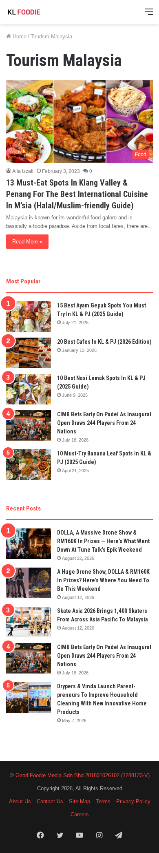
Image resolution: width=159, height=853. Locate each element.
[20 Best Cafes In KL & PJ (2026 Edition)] (28, 353)
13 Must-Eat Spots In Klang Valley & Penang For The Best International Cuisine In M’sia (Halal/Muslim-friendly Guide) (77, 194)
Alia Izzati (22, 171)
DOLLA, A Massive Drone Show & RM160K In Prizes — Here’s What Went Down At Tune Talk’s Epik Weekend (103, 541)
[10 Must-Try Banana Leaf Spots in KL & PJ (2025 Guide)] (28, 464)
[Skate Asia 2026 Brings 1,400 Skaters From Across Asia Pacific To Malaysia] (28, 622)
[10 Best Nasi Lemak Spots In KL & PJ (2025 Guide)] (28, 389)
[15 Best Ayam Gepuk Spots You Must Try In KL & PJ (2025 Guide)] (28, 316)
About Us (20, 801)
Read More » (27, 242)
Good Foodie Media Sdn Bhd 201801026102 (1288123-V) (82, 775)
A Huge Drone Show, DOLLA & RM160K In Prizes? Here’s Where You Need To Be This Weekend (103, 580)
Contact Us (50, 801)
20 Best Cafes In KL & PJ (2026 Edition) (104, 341)
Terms (103, 801)
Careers (80, 814)
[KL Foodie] (38, 12)
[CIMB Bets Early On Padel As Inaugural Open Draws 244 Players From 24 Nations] (28, 425)
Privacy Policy (133, 801)
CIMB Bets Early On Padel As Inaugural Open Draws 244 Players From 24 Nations (104, 423)
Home (18, 36)
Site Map (79, 801)
